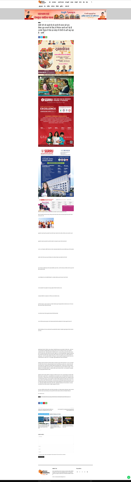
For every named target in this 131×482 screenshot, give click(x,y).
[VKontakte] (87, 472)
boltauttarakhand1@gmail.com (60, 476)
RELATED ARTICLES (44, 414)
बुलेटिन (61, 6)
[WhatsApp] (46, 37)
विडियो (57, 6)
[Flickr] (82, 472)
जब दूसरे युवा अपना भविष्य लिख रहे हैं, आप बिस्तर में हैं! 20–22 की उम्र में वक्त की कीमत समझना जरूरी (68, 426)
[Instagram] (85, 472)
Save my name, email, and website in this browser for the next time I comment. (52, 454)
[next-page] (40, 430)
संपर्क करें (67, 6)
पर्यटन (80, 2)
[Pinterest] (44, 37)
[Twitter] (42, 37)
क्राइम (72, 2)
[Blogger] (77, 472)
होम (50, 2)
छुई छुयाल (41, 6)
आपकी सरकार (61, 2)
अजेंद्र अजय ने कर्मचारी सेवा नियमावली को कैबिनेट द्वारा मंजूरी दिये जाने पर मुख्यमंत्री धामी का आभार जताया (45, 410)
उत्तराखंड (54, 2)
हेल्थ (87, 2)
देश (44, 6)
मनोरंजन (53, 6)
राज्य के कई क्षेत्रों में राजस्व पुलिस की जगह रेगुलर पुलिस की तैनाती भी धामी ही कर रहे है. (66, 410)
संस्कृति (76, 2)
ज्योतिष (48, 6)
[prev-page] (38, 430)
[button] (91, 2)
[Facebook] (39, 37)
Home (39, 21)
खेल (84, 2)
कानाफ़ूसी (67, 2)
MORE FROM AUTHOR (55, 414)
